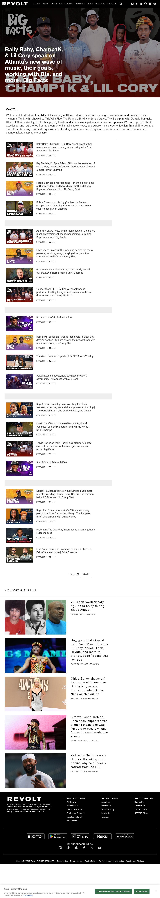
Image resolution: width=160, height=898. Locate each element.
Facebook (145, 3)
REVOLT (11, 86)
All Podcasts (72, 805)
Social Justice (66, 4)
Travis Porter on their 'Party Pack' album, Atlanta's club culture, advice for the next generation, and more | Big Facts (64, 446)
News (90, 4)
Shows (37, 4)
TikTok (137, 3)
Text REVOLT (140, 809)
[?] (35, 617)
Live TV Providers (75, 809)
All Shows (71, 802)
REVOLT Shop (141, 813)
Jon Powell (79, 614)
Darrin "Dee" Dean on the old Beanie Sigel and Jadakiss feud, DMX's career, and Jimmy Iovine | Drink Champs (63, 426)
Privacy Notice (76, 861)
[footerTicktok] (68, 850)
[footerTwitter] (92, 850)
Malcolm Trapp (81, 664)
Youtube (155, 4)
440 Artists (72, 820)
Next (85, 574)
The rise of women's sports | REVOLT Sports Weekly (64, 356)
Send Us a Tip (108, 809)
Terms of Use (62, 861)
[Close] (156, 891)
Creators (99, 4)
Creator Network (74, 817)
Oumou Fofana (80, 698)
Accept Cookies (142, 891)
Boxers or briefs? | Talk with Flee (54, 317)
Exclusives (80, 4)
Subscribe (112, 4)
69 (77, 574)
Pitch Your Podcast (75, 813)
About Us (106, 802)
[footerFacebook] (84, 850)
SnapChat (141, 3)
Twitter (150, 3)
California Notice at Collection (111, 861)
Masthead (106, 805)
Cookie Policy (90, 861)
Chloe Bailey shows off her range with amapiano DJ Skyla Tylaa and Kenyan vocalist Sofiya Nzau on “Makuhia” (89, 686)
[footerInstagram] (60, 850)
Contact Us (139, 805)
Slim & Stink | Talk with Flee (51, 462)
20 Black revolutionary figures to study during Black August (87, 606)
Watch (45, 4)
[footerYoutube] (100, 850)
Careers (105, 817)
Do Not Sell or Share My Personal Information (113, 891)
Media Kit (106, 813)
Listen (54, 4)
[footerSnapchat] (76, 850)
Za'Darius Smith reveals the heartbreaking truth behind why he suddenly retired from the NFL (88, 761)
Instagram (132, 3)
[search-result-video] (19, 150)
